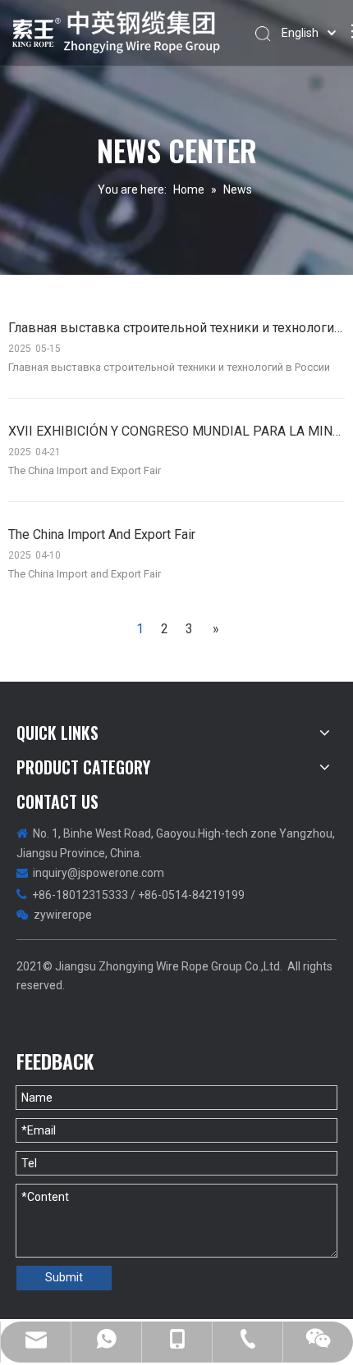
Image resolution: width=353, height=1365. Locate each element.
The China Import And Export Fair (101, 534)
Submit (64, 1277)
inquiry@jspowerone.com (98, 872)
